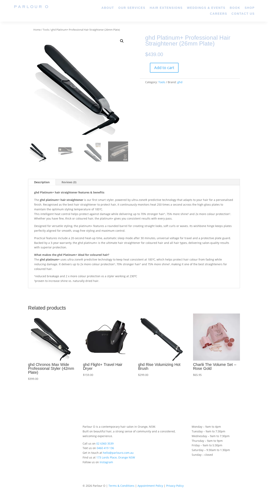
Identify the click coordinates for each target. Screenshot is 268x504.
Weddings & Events (206, 7)
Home (37, 29)
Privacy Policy (175, 486)
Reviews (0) (69, 182)
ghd (179, 82)
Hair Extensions (166, 7)
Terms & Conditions (121, 486)
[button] (121, 41)
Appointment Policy (150, 486)
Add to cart (164, 67)
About (107, 7)
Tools (46, 29)
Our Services (131, 7)
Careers (218, 13)
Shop (250, 7)
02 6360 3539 (105, 443)
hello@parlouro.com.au (118, 453)
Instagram (106, 462)
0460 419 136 (105, 448)
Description (42, 182)
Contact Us (243, 13)
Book (235, 7)
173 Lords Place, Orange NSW (115, 457)
